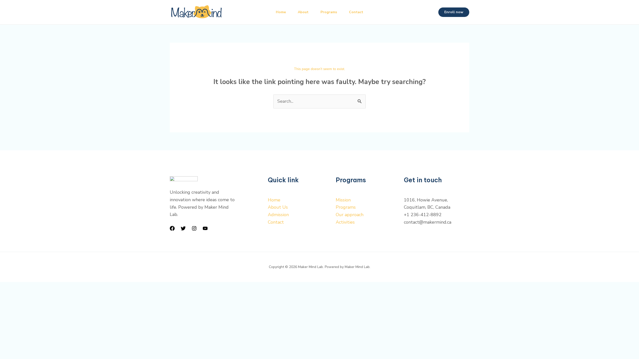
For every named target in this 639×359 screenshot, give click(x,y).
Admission (278, 215)
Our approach (349, 215)
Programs (328, 12)
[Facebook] (172, 228)
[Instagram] (194, 228)
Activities (345, 222)
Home (281, 12)
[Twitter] (183, 228)
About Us (278, 207)
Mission (343, 200)
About (303, 12)
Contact (356, 12)
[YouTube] (205, 228)
